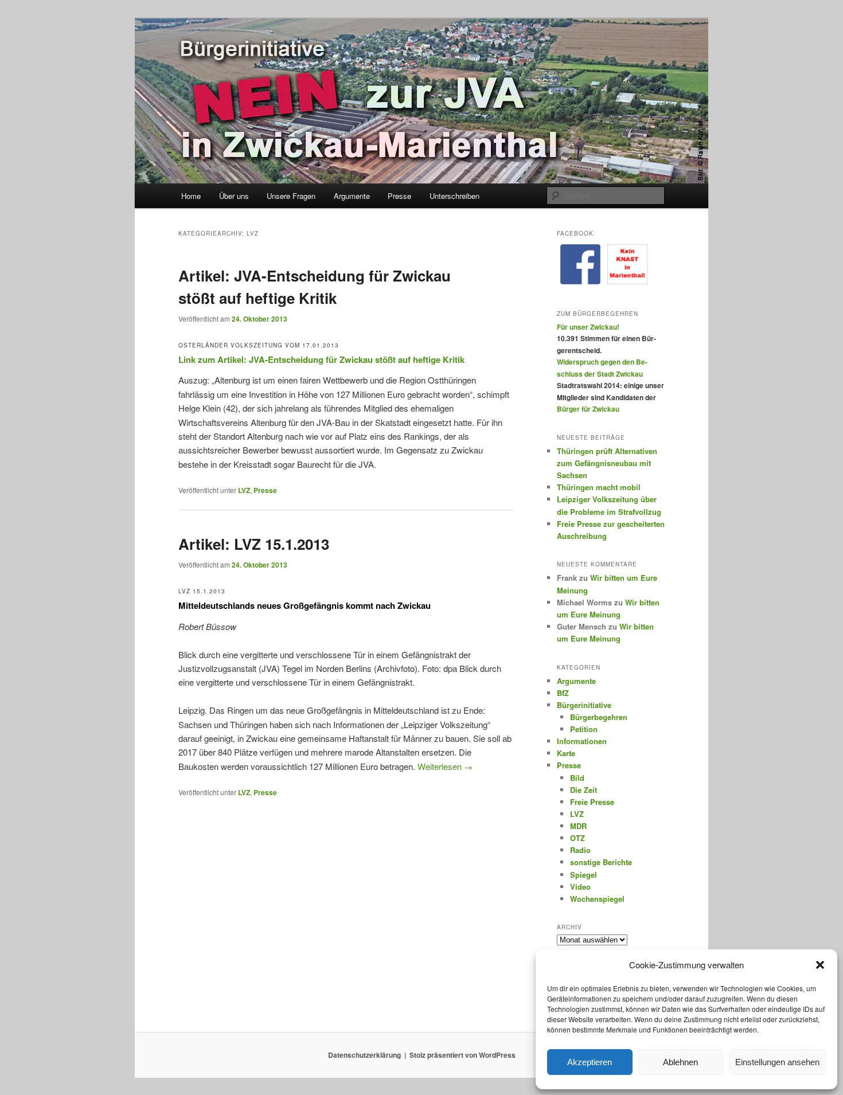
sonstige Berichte (601, 862)
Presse (399, 195)
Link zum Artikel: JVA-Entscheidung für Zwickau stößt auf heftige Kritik (321, 359)
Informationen (582, 741)
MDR (578, 825)
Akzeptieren (589, 1062)
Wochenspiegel (597, 898)
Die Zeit (583, 789)
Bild (577, 777)
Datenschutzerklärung (364, 1055)
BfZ (563, 692)
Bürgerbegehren (598, 716)
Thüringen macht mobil (599, 487)
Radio (580, 849)
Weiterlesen (445, 766)
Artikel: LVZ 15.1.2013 (253, 543)
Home (191, 195)
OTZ (577, 837)
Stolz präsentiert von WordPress (462, 1055)
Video (580, 886)
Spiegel (583, 874)
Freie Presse (592, 801)
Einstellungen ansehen (777, 1062)
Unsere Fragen (291, 195)
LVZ (244, 490)
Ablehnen (680, 1062)
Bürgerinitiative (584, 704)
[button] (820, 965)
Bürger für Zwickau (588, 409)
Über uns (234, 195)
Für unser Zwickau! (588, 327)
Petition (584, 729)
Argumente (352, 195)
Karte (566, 753)
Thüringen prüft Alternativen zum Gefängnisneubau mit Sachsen (607, 462)
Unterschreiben (454, 195)
